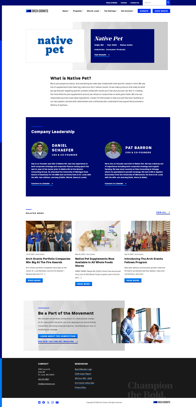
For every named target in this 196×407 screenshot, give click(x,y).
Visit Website (100, 55)
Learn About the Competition (57, 336)
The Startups (110, 11)
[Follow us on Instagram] (52, 402)
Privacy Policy (80, 387)
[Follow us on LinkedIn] (39, 402)
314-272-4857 (43, 379)
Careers (124, 3)
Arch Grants (40, 254)
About (65, 11)
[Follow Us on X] (48, 402)
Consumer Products (115, 49)
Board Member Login (83, 369)
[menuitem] (66, 10)
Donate (144, 11)
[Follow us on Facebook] (43, 402)
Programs (77, 11)
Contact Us (135, 3)
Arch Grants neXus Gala (84, 383)
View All (161, 212)
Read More (34, 280)
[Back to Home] (161, 402)
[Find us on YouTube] (57, 402)
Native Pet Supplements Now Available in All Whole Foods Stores (94, 262)
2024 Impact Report (83, 374)
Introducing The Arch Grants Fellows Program (143, 260)
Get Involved (126, 11)
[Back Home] (37, 11)
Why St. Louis (93, 11)
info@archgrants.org (46, 384)
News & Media (111, 3)
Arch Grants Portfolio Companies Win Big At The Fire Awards (48, 260)
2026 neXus (161, 11)
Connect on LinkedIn (40, 183)
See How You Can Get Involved (56, 341)
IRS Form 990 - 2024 (83, 378)
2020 (114, 45)
